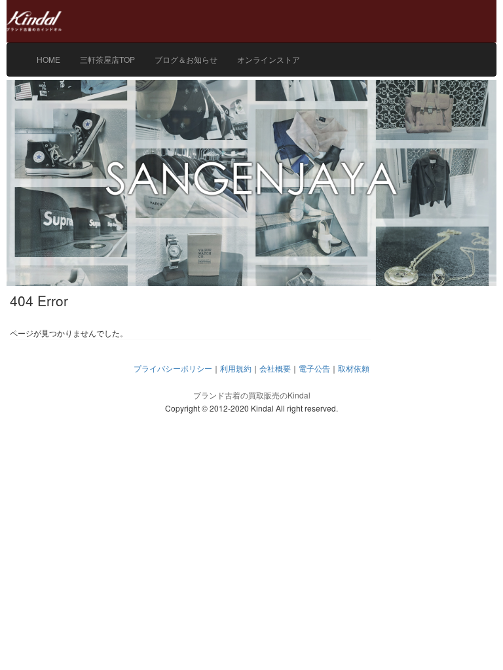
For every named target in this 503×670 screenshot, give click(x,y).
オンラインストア (268, 59)
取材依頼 (353, 368)
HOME (48, 59)
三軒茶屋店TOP (107, 59)
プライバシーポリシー (173, 368)
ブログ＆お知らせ (186, 59)
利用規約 (236, 368)
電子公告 (314, 368)
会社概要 (275, 368)
